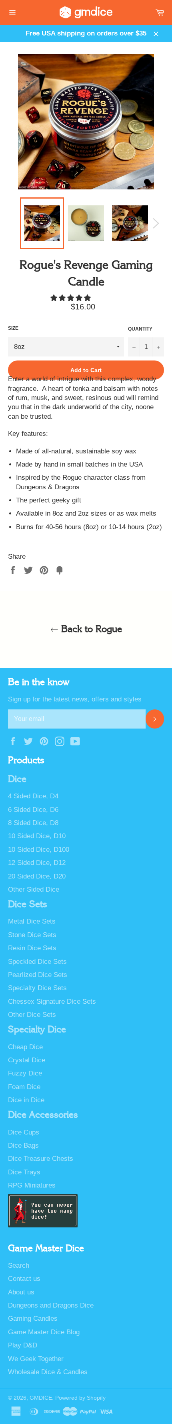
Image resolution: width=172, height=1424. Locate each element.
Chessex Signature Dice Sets (52, 1001)
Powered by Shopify (80, 1398)
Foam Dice (24, 1087)
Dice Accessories (43, 1115)
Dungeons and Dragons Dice (51, 1305)
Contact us (24, 1278)
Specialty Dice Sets (37, 988)
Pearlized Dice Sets (37, 975)
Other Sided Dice (33, 889)
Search (18, 1265)
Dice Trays (24, 1172)
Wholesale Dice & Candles (48, 1372)
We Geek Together (36, 1359)
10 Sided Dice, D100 (38, 849)
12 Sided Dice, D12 (37, 863)
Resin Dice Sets (32, 948)
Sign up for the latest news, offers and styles (75, 699)
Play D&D (22, 1345)
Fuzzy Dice (25, 1073)
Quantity (140, 329)
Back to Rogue (90, 629)
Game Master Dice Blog (44, 1332)
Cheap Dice (25, 1047)
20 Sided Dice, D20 (37, 876)
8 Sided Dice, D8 (33, 823)
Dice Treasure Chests (40, 1158)
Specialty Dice (37, 1029)
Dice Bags (23, 1145)
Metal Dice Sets (32, 921)
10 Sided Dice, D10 (37, 836)
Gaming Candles (33, 1318)
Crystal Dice (26, 1060)
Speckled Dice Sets (37, 961)
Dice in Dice (26, 1100)
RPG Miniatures (32, 1185)
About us (21, 1292)
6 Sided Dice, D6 (33, 809)
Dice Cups (23, 1132)
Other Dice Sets (32, 1014)
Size (13, 328)
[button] (71, 298)
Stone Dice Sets (32, 935)
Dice (17, 779)
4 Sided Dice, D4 (33, 796)
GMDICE (41, 1398)
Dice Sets (27, 904)
